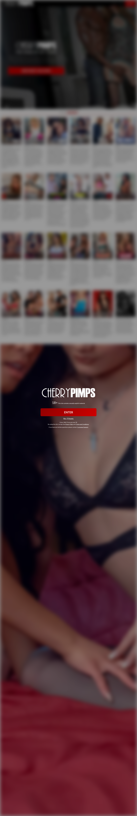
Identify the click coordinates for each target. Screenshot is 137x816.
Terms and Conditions (82, 424)
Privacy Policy (69, 424)
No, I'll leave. (68, 418)
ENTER (68, 412)
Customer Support (82, 427)
